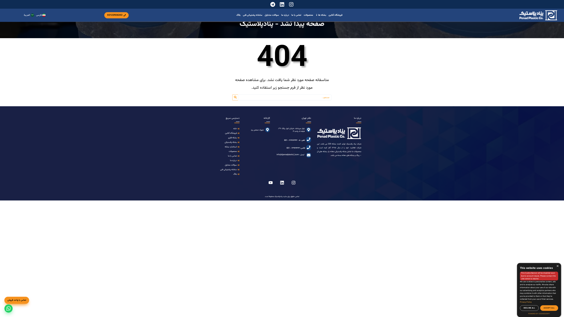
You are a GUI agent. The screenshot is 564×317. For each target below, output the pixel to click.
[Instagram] (291, 4)
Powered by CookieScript (539, 314)
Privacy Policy (526, 302)
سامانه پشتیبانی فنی (252, 15)
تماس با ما (296, 15)
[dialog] (539, 290)
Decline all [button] (529, 308)
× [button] (558, 266)
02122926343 (114, 15)
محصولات (308, 15)
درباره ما (285, 15)
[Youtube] (271, 183)
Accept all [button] (549, 308)
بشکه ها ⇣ (321, 15)
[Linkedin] (282, 4)
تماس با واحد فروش (16, 300)
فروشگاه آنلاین (335, 15)
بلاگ (238, 15)
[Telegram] (272, 4)
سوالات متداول (272, 15)
